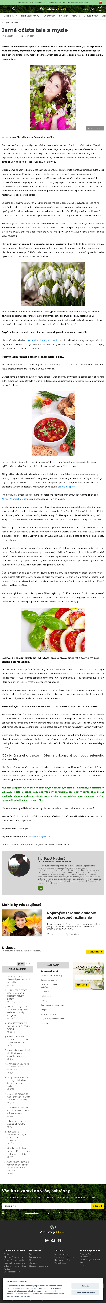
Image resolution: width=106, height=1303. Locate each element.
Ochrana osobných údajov (15, 1266)
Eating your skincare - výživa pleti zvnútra (17, 1124)
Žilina (82, 1263)
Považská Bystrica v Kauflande (88, 1255)
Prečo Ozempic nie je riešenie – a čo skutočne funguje (18, 1027)
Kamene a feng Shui (48, 1014)
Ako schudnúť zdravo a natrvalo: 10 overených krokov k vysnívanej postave (18, 1168)
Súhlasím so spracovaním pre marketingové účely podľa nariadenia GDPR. (39, 1213)
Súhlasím (85, 1286)
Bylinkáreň (63, 16)
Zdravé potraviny (91, 16)
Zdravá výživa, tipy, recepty (51, 975)
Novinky (43, 1001)
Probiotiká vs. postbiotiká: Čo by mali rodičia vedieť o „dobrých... (17, 1138)
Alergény (33, 1263)
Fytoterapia (44, 991)
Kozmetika (76, 16)
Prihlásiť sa (94, 952)
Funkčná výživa (49, 16)
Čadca (82, 1266)
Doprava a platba (61, 1254)
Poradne (32, 1254)
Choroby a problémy (48, 980)
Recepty (43, 1010)
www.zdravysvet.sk (40, 836)
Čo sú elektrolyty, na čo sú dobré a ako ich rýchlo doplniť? (18, 1068)
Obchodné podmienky (13, 1257)
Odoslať (81, 985)
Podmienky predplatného (14, 1263)
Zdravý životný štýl (49, 971)
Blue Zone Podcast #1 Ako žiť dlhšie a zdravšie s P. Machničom (18, 1111)
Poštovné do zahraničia (64, 1257)
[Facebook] (59, 1240)
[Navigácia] (6, 9)
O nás (6, 1254)
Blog (31, 1260)
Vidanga (25, 499)
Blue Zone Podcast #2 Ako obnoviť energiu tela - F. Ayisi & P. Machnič (18, 1098)
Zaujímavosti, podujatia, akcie (52, 1005)
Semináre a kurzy (36, 1257)
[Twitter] (53, 1240)
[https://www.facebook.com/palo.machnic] (40, 888)
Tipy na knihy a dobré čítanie (52, 1018)
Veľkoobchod (60, 1263)
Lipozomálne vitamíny (30, 16)
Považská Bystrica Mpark (90, 1260)
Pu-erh (45, 527)
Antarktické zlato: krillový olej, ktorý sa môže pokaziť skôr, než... (18, 1054)
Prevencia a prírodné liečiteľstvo (48, 985)
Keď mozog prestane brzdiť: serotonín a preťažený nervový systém (17, 996)
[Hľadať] (13, 9)
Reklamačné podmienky (14, 1260)
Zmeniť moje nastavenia (85, 1292)
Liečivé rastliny (46, 996)
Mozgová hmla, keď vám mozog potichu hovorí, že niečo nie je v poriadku (18, 1083)
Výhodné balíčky (10, 16)
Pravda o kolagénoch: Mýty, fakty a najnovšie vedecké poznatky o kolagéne (17, 1012)
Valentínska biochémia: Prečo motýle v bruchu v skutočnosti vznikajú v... (18, 1152)
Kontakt (7, 1269)
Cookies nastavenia (12, 1272)
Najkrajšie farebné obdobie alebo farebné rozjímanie (71, 915)
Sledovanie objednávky (39, 1266)
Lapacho (33, 507)
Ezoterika (44, 1023)
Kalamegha (15, 499)
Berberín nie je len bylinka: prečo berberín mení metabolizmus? (17, 1041)
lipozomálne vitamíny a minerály (42, 340)
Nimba (5, 499)
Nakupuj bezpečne (62, 1260)
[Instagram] (47, 1240)
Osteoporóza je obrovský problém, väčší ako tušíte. (18, 980)
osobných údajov (31, 1213)
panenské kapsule (67, 486)
